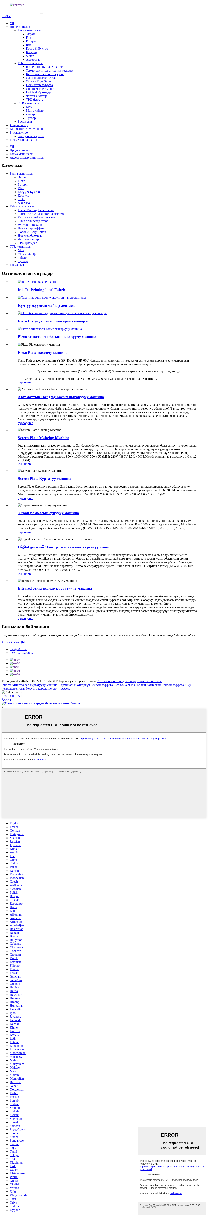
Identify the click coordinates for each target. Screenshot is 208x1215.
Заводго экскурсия (31, 136)
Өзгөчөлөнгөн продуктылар (116, 681)
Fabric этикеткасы (30, 63)
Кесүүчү (31, 52)
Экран (30, 34)
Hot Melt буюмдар (38, 92)
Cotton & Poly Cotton (40, 88)
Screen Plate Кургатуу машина (45, 478)
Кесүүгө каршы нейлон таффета (48, 688)
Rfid (29, 45)
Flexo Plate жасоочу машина (43, 352)
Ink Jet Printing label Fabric (41, 290)
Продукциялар (20, 26)
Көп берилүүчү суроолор (27, 128)
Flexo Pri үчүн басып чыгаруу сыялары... (54, 321)
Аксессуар (33, 59)
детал (29, 382)
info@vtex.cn (18, 649)
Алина (6, 699)
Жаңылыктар (19, 125)
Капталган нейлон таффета (45, 74)
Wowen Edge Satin (38, 81)
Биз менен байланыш (24, 139)
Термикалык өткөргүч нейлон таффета (86, 685)
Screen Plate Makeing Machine (43, 438)
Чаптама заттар (36, 96)
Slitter (30, 56)
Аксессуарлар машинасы (27, 157)
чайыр (30, 114)
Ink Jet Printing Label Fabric (44, 66)
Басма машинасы (29, 30)
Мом (29, 107)
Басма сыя (25, 121)
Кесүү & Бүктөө (37, 48)
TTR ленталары (29, 103)
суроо (22, 382)
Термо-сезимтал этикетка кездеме (49, 70)
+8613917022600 (21, 653)
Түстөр (31, 118)
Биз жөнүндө (19, 132)
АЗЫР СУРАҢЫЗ (14, 642)
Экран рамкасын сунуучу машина (48, 513)
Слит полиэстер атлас (41, 77)
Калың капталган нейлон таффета (160, 685)
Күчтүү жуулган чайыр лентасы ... (49, 305)
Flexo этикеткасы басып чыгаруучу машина (57, 337)
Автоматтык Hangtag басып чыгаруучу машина (61, 397)
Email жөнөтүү (12, 695)
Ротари (31, 41)
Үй (12, 23)
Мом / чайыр (35, 110)
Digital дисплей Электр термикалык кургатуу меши (63, 547)
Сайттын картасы (149, 681)
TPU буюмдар (35, 99)
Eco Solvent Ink (124, 685)
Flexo (29, 37)
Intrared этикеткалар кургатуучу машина (55, 588)
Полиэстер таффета (39, 85)
